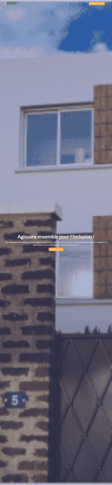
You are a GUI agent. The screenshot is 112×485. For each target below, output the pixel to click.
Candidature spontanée (97, 3)
